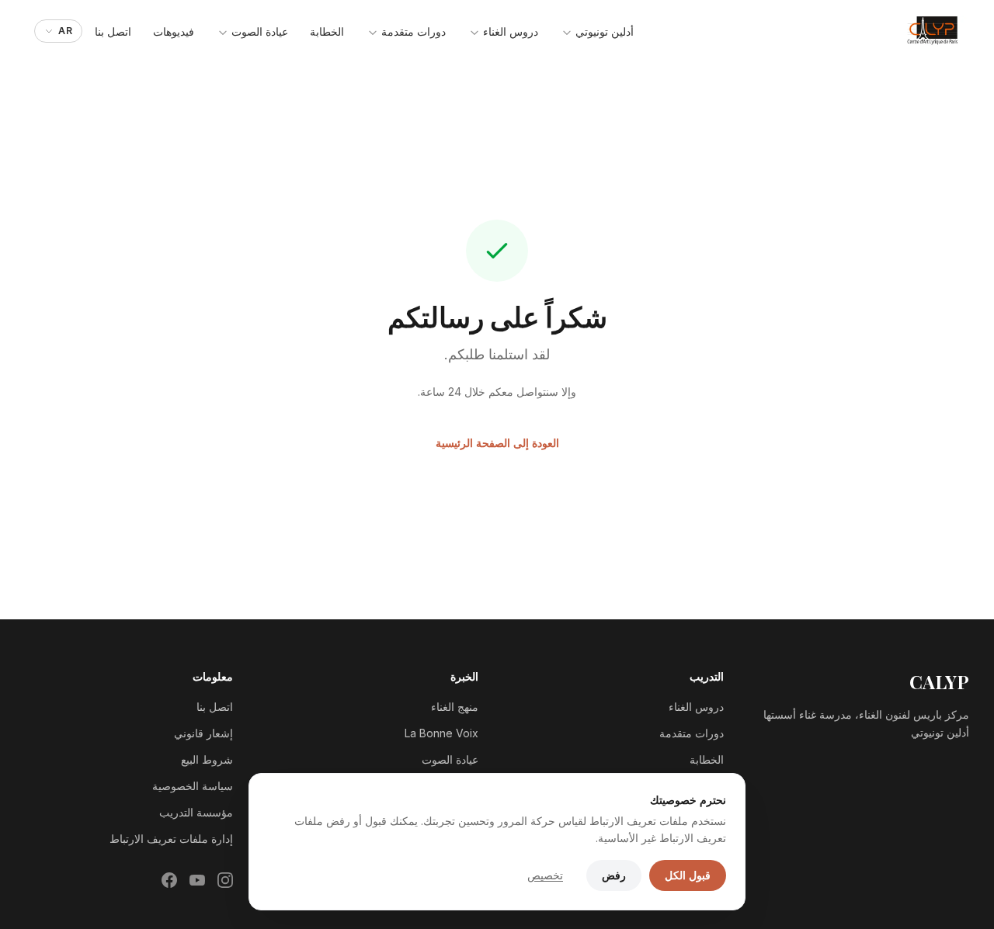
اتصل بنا (113, 31)
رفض (614, 875)
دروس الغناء (509, 31)
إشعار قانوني (203, 733)
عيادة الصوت (258, 31)
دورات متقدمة (412, 31)
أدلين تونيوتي (603, 31)
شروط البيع (207, 759)
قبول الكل (688, 875)
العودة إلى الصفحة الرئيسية (497, 442)
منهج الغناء (454, 706)
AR (65, 30)
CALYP (939, 681)
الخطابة (327, 31)
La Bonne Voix (441, 733)
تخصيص (545, 875)
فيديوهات (173, 31)
